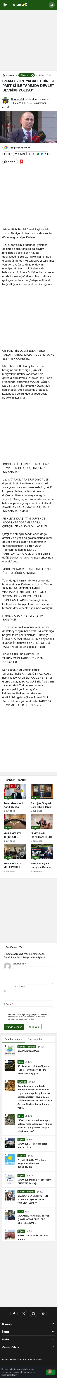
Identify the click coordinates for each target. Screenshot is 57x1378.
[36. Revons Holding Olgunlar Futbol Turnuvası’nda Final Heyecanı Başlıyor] (28, 1068)
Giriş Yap (34, 1027)
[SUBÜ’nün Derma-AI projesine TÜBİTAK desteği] (28, 1179)
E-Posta (8, 1004)
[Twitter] (23, 1313)
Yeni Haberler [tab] (35, 1039)
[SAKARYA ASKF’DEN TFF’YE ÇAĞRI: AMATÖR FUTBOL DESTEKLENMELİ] (28, 1217)
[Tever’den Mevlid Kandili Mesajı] (15, 798)
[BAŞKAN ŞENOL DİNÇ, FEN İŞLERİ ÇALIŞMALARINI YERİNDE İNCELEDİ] (28, 1197)
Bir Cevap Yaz (15, 947)
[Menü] (5, 5)
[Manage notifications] (49, 1371)
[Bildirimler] (52, 5)
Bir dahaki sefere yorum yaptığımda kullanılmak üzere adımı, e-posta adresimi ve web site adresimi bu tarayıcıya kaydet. (29, 1016)
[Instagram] (33, 1313)
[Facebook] (14, 1313)
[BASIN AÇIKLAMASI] (28, 1050)
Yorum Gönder (14, 1027)
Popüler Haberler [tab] (14, 1039)
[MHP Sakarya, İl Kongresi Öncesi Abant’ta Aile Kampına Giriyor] (42, 858)
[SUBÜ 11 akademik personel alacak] (28, 1234)
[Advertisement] (28, 41)
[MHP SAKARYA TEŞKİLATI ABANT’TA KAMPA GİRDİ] (15, 828)
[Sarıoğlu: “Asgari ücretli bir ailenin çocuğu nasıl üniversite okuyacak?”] (42, 798)
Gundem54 (17, 99)
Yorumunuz (19, 964)
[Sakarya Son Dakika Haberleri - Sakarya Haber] (20, 4)
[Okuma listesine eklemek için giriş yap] (21, 161)
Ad (6, 991)
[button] (32, 75)
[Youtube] (43, 1313)
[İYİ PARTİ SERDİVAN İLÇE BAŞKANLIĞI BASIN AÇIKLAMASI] (28, 1161)
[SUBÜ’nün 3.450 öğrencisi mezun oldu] (28, 1143)
